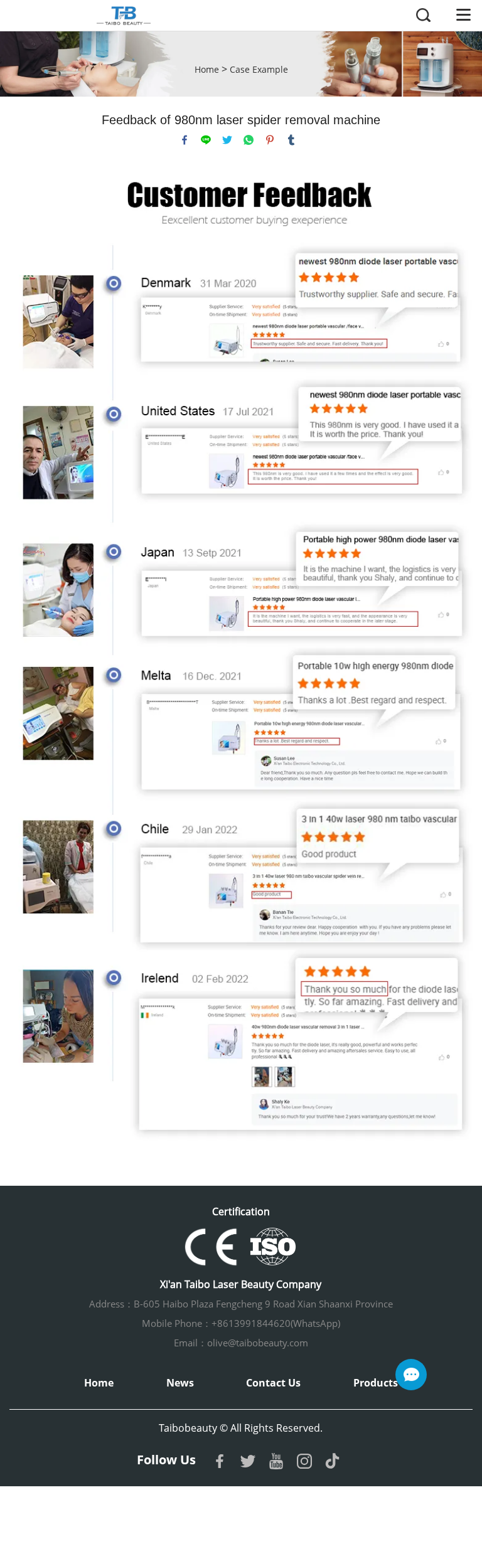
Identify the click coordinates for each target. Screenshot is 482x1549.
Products (375, 1383)
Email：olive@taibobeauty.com (241, 1342)
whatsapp (248, 140)
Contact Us (273, 1383)
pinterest (270, 140)
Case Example (259, 69)
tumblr (291, 140)
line (206, 140)
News (180, 1383)
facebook (184, 140)
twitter (227, 140)
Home (207, 69)
